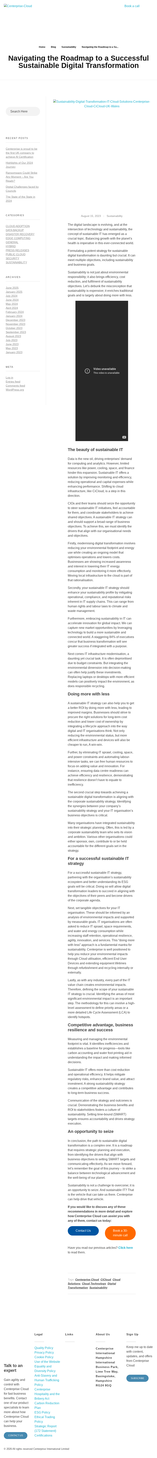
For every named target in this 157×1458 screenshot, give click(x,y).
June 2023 (12, 344)
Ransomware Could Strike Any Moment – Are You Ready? (21, 176)
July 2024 (11, 295)
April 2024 (12, 307)
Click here (125, 1247)
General (12, 242)
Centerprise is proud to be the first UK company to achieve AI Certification (21, 152)
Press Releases (17, 250)
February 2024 (15, 311)
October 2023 (14, 328)
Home (42, 47)
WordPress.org (15, 389)
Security (12, 258)
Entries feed (13, 381)
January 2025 (14, 291)
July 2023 (11, 340)
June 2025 (12, 287)
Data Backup (15, 230)
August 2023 (13, 336)
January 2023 (14, 352)
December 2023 (15, 320)
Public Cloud (15, 254)
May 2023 (12, 348)
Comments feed (15, 385)
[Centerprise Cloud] (20, 10)
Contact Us (83, 1230)
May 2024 (12, 303)
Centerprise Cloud (87, 1279)
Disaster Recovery (20, 234)
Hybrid (11, 246)
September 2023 (16, 332)
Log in (9, 377)
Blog (53, 47)
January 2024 (14, 315)
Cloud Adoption (18, 226)
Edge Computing (18, 238)
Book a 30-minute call (120, 1233)
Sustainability (68, 47)
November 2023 (15, 324)
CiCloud (106, 1279)
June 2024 (12, 299)
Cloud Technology (94, 1283)
